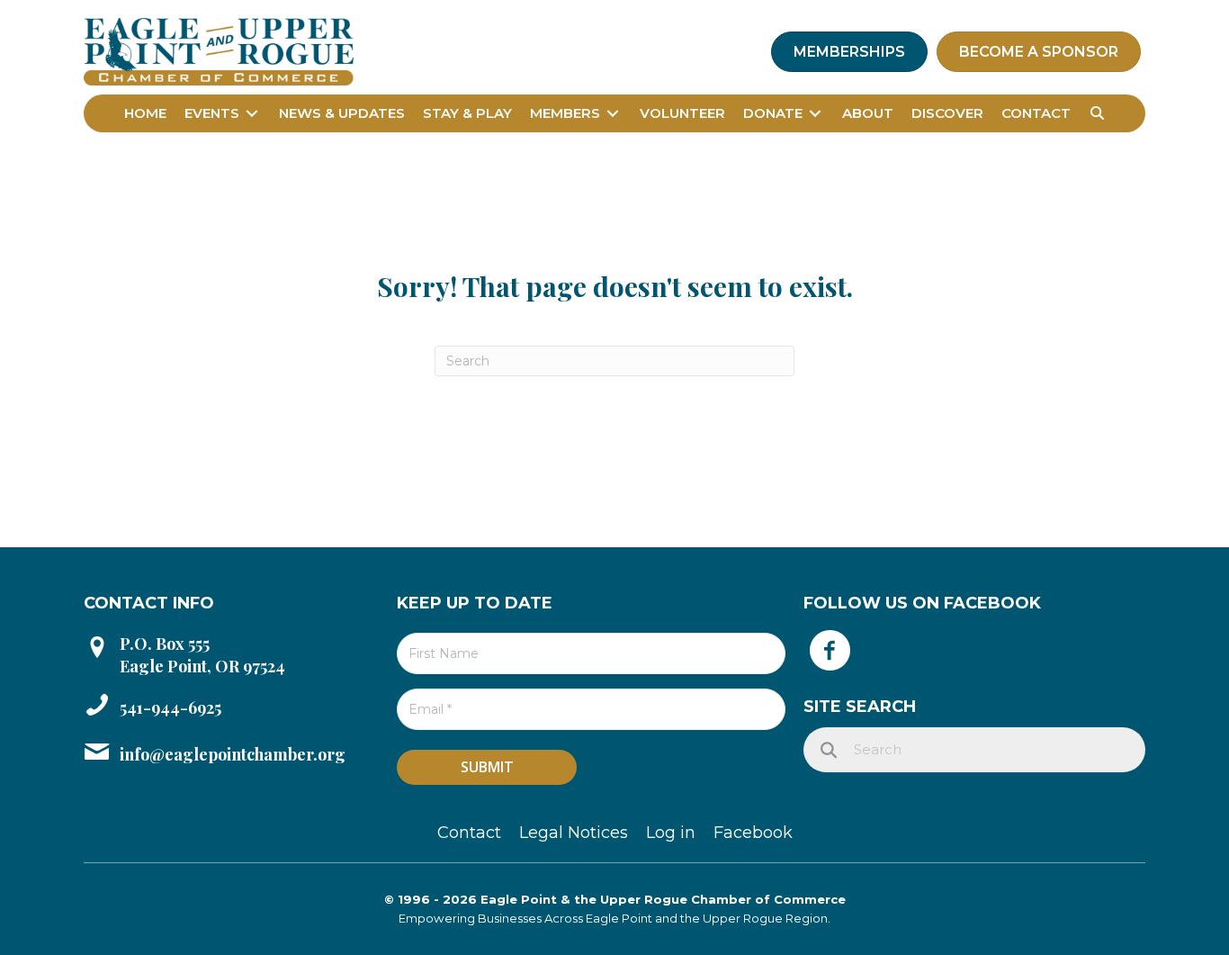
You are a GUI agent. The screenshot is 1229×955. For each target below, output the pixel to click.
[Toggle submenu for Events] (252, 113)
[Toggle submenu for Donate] (815, 113)
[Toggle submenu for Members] (612, 113)
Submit (487, 767)
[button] (1097, 113)
